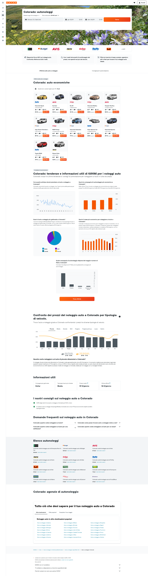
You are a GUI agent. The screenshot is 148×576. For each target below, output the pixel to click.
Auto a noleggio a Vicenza (44, 537)
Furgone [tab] (77, 329)
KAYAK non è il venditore (42, 565)
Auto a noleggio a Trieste (97, 527)
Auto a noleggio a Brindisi (70, 525)
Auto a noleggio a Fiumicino (98, 530)
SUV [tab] (71, 329)
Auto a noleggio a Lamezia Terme (72, 537)
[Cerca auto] (3, 15)
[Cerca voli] (3, 8)
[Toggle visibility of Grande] (45, 251)
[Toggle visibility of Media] (44, 249)
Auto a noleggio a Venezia (44, 525)
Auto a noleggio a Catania (44, 523)
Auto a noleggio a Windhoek (98, 535)
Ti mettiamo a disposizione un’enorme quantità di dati (51, 568)
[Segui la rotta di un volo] (3, 27)
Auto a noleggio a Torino (97, 532)
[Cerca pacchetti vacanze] (3, 18)
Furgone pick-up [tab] (87, 329)
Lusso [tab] (96, 329)
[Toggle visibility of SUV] (57, 249)
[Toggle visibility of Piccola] (58, 251)
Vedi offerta (46, 112)
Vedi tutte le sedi (42, 452)
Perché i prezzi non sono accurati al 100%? (47, 571)
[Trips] (3, 32)
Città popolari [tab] (53, 512)
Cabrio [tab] (102, 329)
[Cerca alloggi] (3, 11)
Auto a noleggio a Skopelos (98, 523)
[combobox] (32, 15)
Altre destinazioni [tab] (41, 512)
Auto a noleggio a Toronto (70, 527)
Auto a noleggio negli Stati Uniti (72, 549)
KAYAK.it (35, 549)
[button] (3, 3)
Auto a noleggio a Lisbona (44, 535)
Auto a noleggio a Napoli (97, 525)
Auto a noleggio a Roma (43, 530)
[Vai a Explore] (3, 23)
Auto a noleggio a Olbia (70, 535)
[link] (77, 299)
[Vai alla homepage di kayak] (11, 3)
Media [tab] (58, 329)
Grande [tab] (65, 329)
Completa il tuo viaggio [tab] (65, 512)
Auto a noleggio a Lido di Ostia (72, 530)
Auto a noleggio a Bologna (44, 527)
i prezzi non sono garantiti (67, 559)
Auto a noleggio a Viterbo (97, 537)
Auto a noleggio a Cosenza (44, 532)
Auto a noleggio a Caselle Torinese (73, 532)
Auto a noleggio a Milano (70, 523)
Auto (40, 549)
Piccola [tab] (52, 329)
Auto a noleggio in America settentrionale (53, 549)
